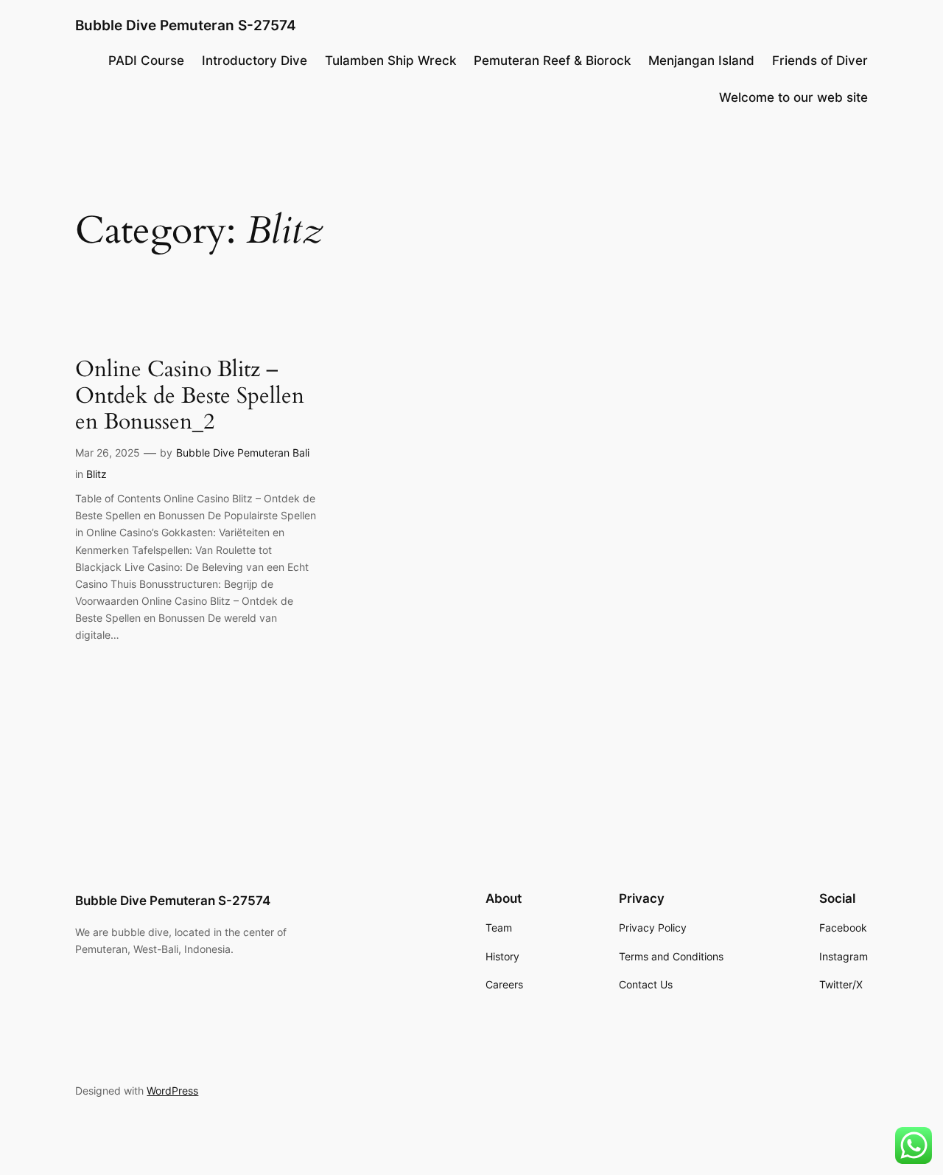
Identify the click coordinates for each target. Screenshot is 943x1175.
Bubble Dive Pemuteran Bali (242, 452)
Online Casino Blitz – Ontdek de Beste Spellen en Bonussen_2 (189, 396)
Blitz (96, 474)
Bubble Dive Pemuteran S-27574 (185, 25)
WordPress (172, 1090)
